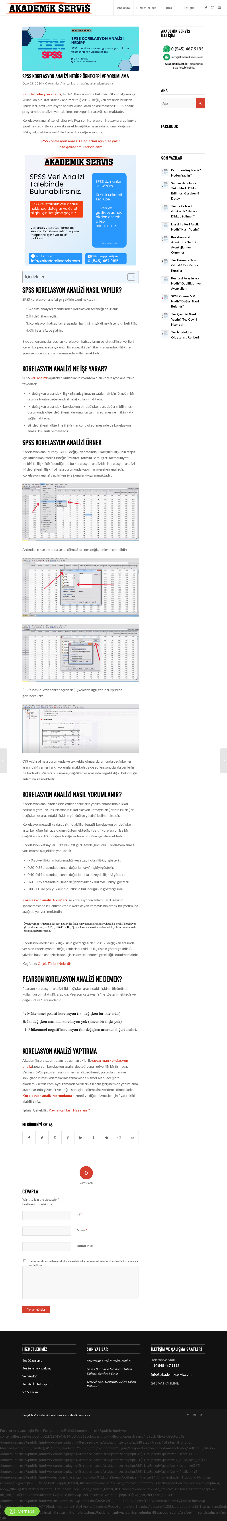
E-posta (82, 1230)
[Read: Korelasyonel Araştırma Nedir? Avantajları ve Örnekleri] (165, 239)
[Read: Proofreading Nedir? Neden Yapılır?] (165, 172)
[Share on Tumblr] (93, 1137)
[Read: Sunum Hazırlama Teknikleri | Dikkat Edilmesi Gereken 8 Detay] (165, 185)
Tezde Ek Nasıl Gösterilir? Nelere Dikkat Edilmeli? (184, 211)
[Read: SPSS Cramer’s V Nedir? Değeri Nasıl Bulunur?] (165, 298)
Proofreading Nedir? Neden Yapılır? (109, 1360)
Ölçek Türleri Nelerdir (54, 963)
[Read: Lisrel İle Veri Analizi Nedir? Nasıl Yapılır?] (165, 226)
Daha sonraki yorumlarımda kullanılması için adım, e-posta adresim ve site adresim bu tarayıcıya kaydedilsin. (83, 1263)
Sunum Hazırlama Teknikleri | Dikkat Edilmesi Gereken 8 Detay (109, 1371)
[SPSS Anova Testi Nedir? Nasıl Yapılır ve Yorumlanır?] (3, 760)
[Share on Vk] (106, 1137)
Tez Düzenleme (32, 1360)
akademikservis (103, 83)
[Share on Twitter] (42, 1137)
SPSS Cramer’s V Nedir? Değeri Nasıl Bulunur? (185, 301)
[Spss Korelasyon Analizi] (80, 49)
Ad (79, 1214)
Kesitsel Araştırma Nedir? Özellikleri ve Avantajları (186, 283)
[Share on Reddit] (119, 1137)
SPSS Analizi (30, 1392)
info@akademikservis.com (171, 1374)
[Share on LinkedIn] (80, 1137)
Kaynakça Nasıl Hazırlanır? (69, 1110)
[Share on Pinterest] (68, 1137)
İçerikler (71, 83)
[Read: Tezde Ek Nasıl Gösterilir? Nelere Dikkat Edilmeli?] (165, 208)
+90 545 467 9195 (165, 1365)
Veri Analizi (29, 1376)
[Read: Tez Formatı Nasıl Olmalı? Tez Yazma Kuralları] (165, 262)
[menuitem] (123, 7)
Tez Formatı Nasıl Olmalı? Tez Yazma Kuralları (184, 265)
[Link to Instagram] (212, 7)
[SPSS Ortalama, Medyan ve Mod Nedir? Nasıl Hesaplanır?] (223, 760)
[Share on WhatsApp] (55, 1137)
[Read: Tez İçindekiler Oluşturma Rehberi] (165, 334)
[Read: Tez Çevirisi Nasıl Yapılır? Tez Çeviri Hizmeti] (165, 316)
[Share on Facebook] (29, 1137)
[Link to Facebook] (206, 7)
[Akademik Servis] (49, 7)
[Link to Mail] (219, 7)
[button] (22, 1511)
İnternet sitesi (85, 1245)
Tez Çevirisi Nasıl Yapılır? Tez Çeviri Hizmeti (184, 319)
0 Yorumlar (52, 83)
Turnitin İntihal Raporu (36, 1384)
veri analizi (39, 378)
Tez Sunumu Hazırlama (36, 1368)
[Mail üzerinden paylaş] (132, 1137)
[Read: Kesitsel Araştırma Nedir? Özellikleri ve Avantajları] (165, 280)
